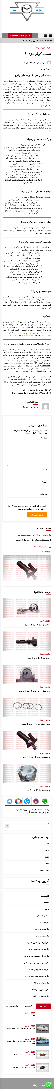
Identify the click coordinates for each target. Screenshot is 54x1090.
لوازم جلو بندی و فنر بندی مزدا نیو (36, 963)
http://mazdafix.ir (30, 407)
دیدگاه (44, 438)
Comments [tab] (11, 1006)
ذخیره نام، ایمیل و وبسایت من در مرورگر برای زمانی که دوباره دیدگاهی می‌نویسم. (26, 507)
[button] (35, 35)
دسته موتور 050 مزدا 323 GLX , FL (23, 1067)
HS (48, 843)
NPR (47, 864)
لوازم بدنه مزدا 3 (43, 922)
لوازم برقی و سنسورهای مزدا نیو (36, 956)
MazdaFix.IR (24, 299)
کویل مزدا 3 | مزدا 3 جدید (39, 657)
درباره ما (43, 1085)
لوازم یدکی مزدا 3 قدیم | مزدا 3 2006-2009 (20, 1028)
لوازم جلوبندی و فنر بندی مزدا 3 (37, 969)
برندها (47, 909)
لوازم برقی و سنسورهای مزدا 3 (37, 942)
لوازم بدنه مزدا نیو (42, 936)
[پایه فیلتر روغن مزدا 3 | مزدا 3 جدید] (27, 674)
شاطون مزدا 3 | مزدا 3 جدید (37, 624)
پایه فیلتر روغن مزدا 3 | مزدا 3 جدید (34, 691)
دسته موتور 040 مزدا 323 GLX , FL (23, 1054)
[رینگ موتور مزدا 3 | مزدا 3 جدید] (27, 707)
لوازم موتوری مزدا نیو (26, 535)
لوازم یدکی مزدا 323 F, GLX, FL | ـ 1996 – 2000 (21, 1042)
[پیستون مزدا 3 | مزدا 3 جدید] (27, 773)
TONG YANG (44, 870)
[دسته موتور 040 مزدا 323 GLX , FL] (42, 1054)
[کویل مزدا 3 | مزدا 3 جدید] (27, 641)
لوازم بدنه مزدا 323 (42, 929)
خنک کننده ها (33, 393)
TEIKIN (46, 850)
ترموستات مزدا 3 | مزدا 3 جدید (33, 540)
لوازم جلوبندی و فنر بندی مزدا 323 (36, 976)
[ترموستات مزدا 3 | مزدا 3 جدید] (27, 740)
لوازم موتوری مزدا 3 (43, 47)
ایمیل (44, 482)
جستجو (46, 823)
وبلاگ (35, 1085)
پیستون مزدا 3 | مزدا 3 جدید (37, 790)
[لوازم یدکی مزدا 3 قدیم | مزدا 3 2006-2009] (42, 1028)
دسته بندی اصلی (43, 915)
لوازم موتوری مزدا (19, 393)
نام (45, 470)
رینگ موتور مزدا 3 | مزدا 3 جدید (36, 724)
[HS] (42, 1015)
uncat (46, 902)
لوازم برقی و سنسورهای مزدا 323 (36, 949)
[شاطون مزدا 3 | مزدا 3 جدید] (27, 608)
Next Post (45, 528)
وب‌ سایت (43, 494)
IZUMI (46, 857)
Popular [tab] (42, 1006)
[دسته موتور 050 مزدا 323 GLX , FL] (42, 1067)
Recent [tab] (28, 1006)
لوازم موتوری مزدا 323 (40, 989)
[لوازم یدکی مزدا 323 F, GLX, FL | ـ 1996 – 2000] (42, 1041)
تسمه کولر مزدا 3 (38, 53)
